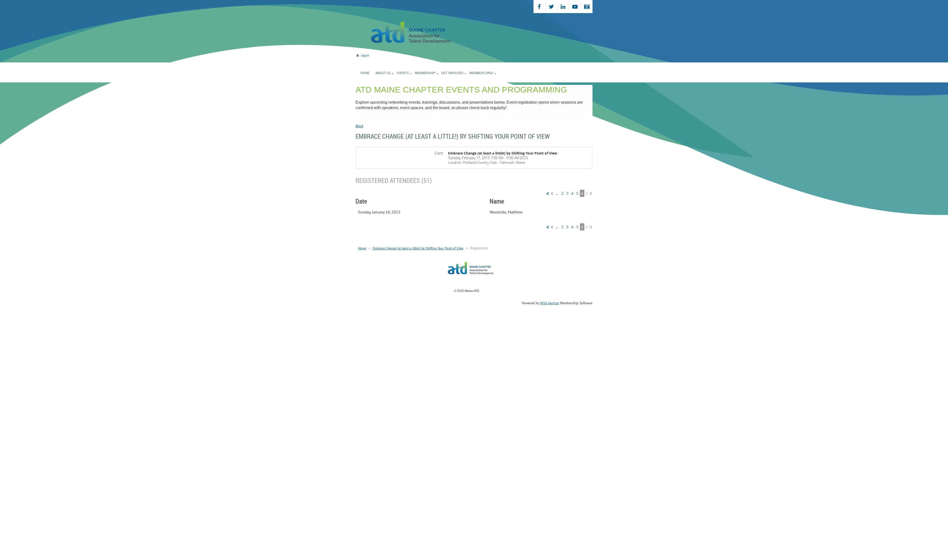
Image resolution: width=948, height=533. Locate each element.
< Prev (552, 193)
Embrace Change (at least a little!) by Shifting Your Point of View (418, 248)
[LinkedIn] (563, 6)
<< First (548, 193)
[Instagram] (586, 6)
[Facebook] (539, 6)
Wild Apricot (549, 303)
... (556, 193)
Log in (365, 55)
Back (359, 125)
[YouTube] (575, 6)
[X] (551, 6)
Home (362, 248)
